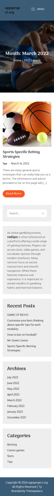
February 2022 (16, 406)
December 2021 (16, 417)
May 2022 (13, 388)
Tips (5, 164)
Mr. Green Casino (17, 340)
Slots (10, 456)
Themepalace (34, 491)
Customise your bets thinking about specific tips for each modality (25, 325)
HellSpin (12, 237)
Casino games (15, 450)
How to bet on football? (22, 334)
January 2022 (15, 411)
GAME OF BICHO (17, 314)
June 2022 (13, 383)
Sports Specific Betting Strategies (21, 154)
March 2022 (14, 400)
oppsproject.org (12, 10)
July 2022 (12, 377)
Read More (13, 194)
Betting (12, 444)
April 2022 (13, 394)
